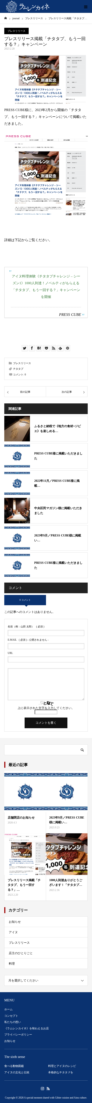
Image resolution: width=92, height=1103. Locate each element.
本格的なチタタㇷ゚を (60, 1072)
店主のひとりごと (21, 953)
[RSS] (48, 1088)
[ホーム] (5, 18)
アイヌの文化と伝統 (16, 1072)
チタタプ (18, 368)
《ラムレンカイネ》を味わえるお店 (26, 1028)
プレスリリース (16, 30)
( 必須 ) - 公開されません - (28, 640)
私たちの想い (12, 1022)
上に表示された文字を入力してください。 (46, 708)
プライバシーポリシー (18, 1034)
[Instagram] (42, 1088)
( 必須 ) (26, 626)
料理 (12, 963)
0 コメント (25, 600)
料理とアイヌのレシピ (62, 1066)
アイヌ (13, 932)
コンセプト (11, 1015)
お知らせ (15, 921)
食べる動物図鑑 (14, 1066)
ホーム (8, 1009)
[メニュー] (85, 6)
